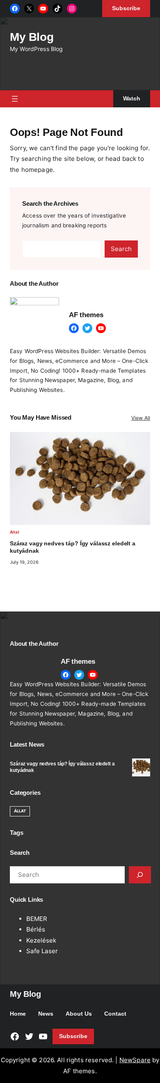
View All (140, 418)
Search (121, 249)
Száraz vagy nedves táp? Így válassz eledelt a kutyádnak (72, 547)
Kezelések (41, 940)
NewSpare (135, 1060)
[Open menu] (15, 99)
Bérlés (35, 929)
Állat (14, 532)
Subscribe (73, 1036)
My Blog (31, 37)
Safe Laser (42, 951)
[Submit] (140, 874)
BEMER (36, 919)
